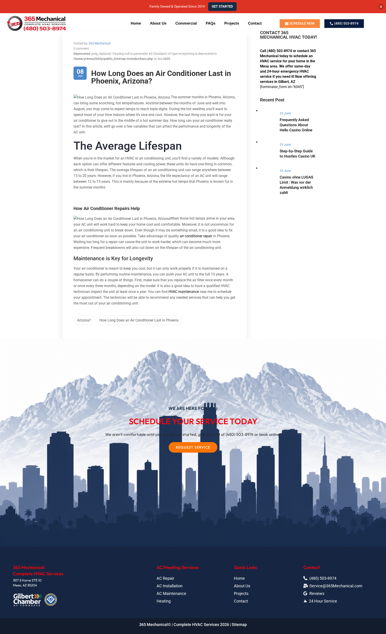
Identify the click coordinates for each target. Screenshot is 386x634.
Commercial (186, 23)
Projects (231, 23)
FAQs (210, 23)
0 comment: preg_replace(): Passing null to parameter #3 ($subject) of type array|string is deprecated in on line (145, 54)
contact (303, 51)
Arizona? (84, 320)
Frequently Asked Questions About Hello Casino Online (296, 125)
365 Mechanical (100, 43)
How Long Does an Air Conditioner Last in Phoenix (139, 320)
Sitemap (239, 624)
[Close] (381, 6)
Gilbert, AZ (286, 82)
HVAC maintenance (183, 292)
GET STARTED (222, 6)
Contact (255, 23)
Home (136, 23)
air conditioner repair (196, 236)
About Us (158, 23)
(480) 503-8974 (279, 51)
